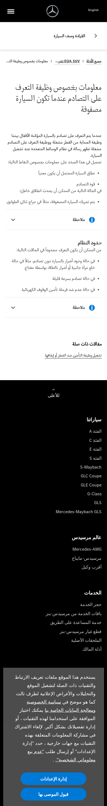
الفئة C (95, 440)
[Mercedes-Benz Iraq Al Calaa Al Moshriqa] (52, 11)
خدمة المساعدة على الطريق (76, 622)
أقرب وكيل (91, 567)
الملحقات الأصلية (86, 640)
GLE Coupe (91, 485)
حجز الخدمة (91, 604)
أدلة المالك (92, 649)
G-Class (94, 494)
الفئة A (95, 431)
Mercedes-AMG (87, 549)
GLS (98, 502)
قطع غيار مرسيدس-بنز (81, 631)
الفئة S (95, 458)
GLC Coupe (91, 476)
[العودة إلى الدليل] (93, 36)
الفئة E (95, 449)
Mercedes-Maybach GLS (79, 512)
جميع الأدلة (94, 61)
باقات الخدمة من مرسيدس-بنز (74, 613)
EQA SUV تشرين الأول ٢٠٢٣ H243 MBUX (67, 61)
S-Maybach (91, 467)
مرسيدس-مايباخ (87, 558)
